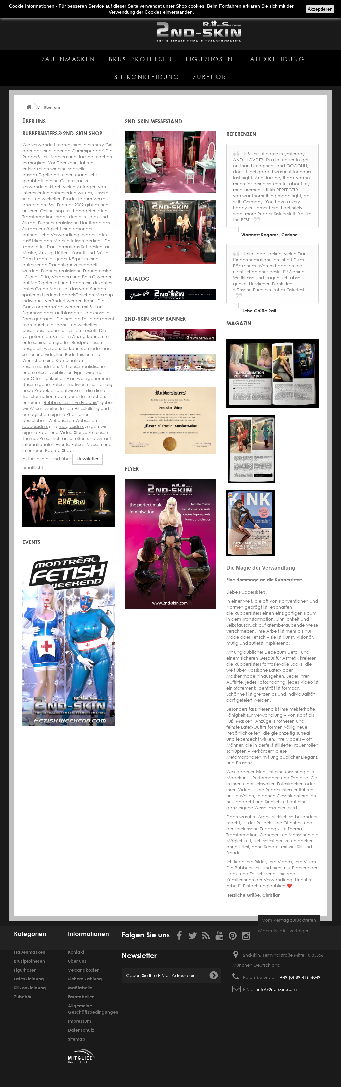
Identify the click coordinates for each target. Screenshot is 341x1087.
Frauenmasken (65, 59)
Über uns (77, 961)
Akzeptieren (320, 9)
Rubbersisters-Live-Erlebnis (70, 402)
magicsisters (71, 426)
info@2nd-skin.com (277, 989)
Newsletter (87, 459)
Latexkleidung (275, 59)
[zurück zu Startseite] (29, 107)
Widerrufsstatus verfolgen (284, 931)
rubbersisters (35, 426)
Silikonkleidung (147, 76)
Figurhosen (209, 59)
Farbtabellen (81, 996)
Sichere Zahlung (85, 978)
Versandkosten (84, 970)
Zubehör (210, 76)
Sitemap (76, 1039)
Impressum (79, 1021)
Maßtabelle (80, 987)
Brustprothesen (140, 59)
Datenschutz (81, 1030)
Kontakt (76, 952)
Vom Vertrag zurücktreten (289, 920)
